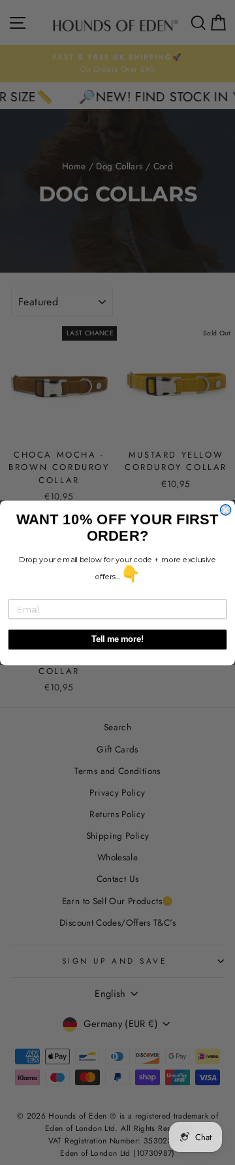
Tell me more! (117, 639)
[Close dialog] (226, 509)
